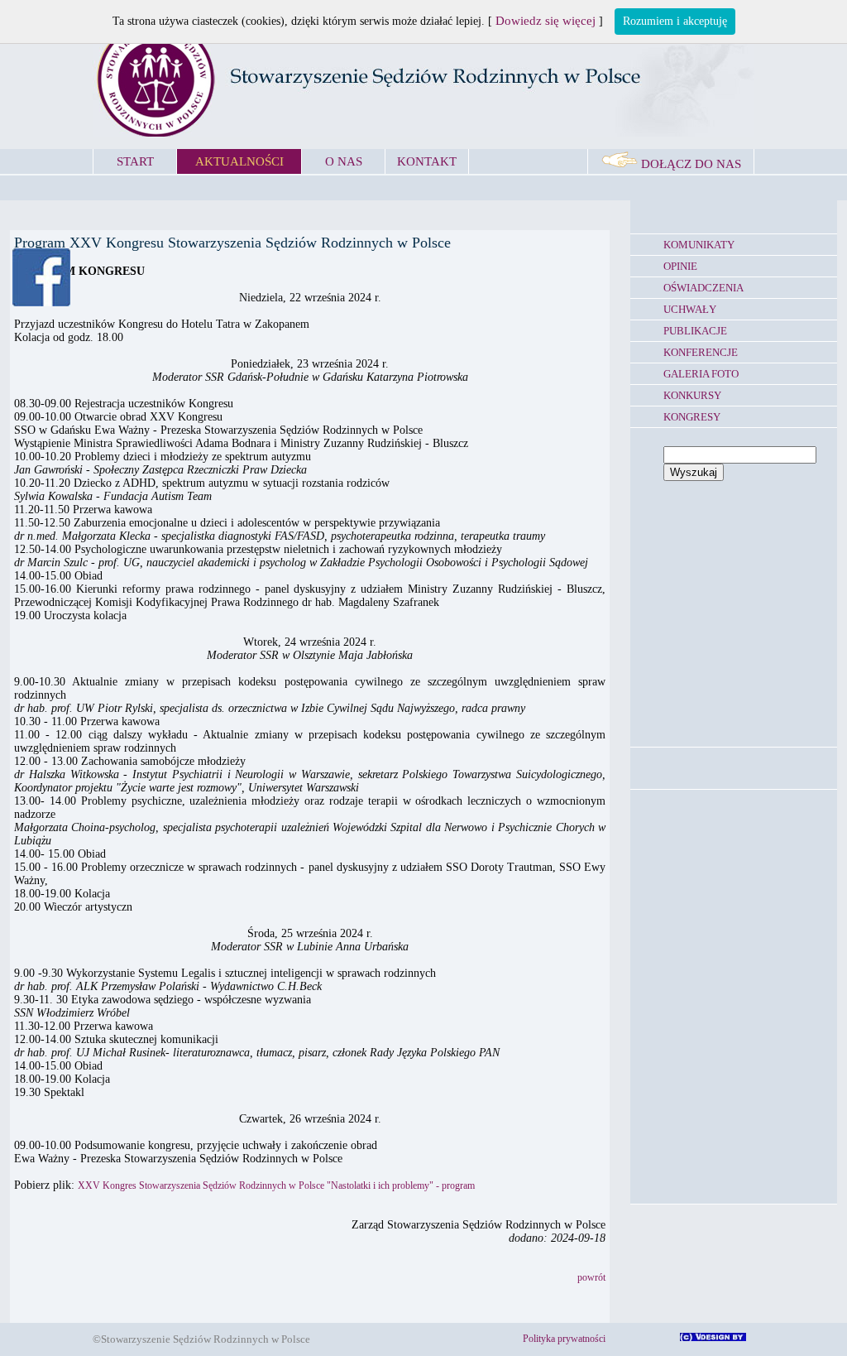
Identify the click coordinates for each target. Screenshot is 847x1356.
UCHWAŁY (689, 309)
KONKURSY (692, 395)
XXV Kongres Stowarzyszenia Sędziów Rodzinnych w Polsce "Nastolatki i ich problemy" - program (276, 1185)
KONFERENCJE (700, 352)
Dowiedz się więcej (545, 20)
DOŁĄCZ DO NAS (689, 164)
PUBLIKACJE (695, 331)
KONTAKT (427, 161)
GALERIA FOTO (701, 374)
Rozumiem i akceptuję (675, 21)
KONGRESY (691, 417)
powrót (591, 1277)
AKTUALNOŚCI (239, 161)
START (135, 161)
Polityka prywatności (564, 1338)
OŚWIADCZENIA (703, 287)
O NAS (343, 161)
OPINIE (680, 266)
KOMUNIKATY (699, 244)
